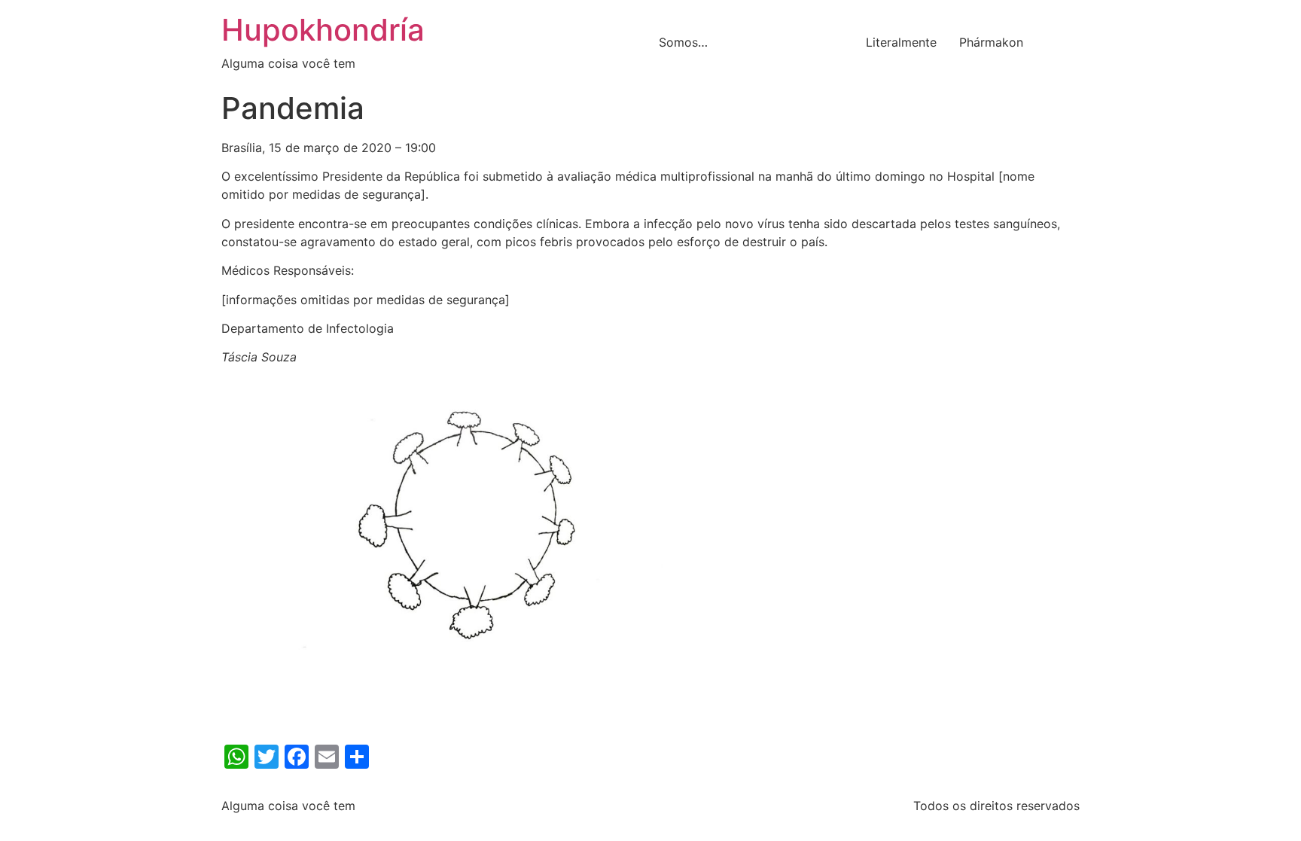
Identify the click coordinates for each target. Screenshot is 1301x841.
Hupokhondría (323, 29)
